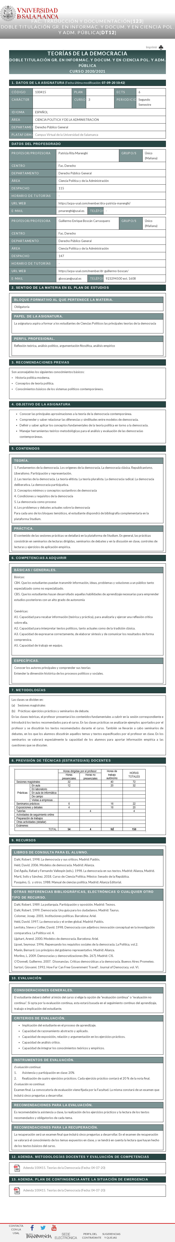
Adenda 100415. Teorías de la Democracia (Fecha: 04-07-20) (64, 1168)
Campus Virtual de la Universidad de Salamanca (66, 135)
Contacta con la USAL (16, 1228)
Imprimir (152, 47)
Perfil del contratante (90, 1235)
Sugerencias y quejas (110, 1235)
